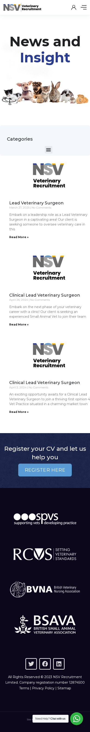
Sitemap (64, 688)
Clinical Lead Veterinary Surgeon (44, 295)
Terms (24, 688)
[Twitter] (31, 664)
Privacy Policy (43, 688)
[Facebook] (45, 664)
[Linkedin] (59, 664)
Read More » (19, 237)
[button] (48, 149)
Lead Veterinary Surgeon (36, 203)
